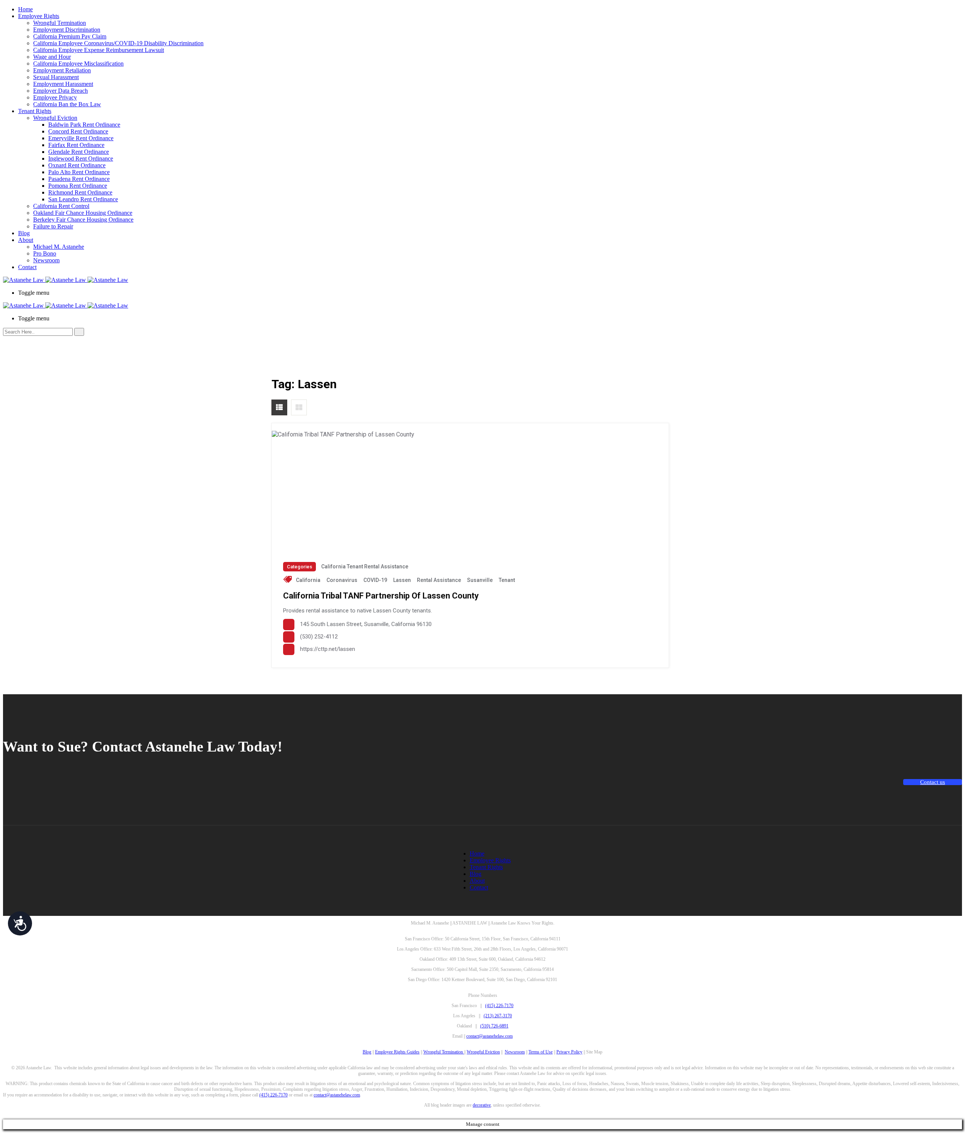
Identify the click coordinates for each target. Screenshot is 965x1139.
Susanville (480, 580)
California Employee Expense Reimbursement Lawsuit (98, 50)
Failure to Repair (53, 226)
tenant (507, 580)
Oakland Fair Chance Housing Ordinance (82, 213)
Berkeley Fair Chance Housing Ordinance (83, 219)
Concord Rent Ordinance (78, 131)
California (308, 580)
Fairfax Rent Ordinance (76, 145)
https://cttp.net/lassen (327, 649)
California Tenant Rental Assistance (364, 566)
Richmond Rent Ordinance (80, 192)
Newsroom (46, 260)
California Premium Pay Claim (69, 36)
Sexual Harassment (56, 77)
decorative (482, 1105)
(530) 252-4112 (319, 636)
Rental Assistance (439, 580)
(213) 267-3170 (498, 1015)
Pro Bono (44, 253)
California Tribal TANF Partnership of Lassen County (381, 595)
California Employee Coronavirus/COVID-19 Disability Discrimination (118, 43)
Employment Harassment (63, 84)
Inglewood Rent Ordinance (80, 158)
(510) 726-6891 (494, 1026)
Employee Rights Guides (397, 1052)
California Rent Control (61, 206)
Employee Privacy (55, 97)
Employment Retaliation (62, 70)
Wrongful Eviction (55, 118)
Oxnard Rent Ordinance (77, 165)
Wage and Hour (52, 57)
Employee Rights (38, 16)
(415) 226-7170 (499, 1005)
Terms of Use (540, 1052)
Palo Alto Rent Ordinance (79, 172)
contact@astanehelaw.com (489, 1036)
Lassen (402, 580)
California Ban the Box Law (67, 104)
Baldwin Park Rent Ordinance (84, 124)
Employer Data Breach (60, 90)
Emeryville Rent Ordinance (80, 138)
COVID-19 (375, 580)
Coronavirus (341, 580)
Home (25, 9)
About (25, 240)
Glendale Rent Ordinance (78, 151)
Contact (27, 267)
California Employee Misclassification (78, 63)
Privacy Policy (569, 1052)
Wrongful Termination (59, 23)
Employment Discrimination (66, 29)
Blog (24, 233)
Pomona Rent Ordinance (77, 185)
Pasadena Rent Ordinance (79, 179)
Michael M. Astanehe (58, 246)
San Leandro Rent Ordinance (83, 199)
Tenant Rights (34, 111)
